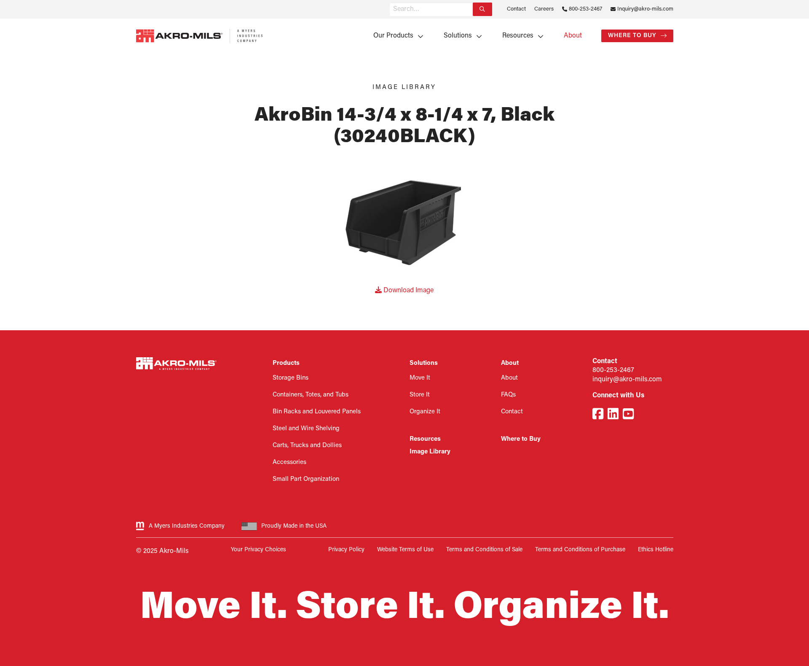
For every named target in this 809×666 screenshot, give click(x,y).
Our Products (393, 35)
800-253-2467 (585, 9)
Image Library (430, 452)
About (573, 35)
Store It (420, 395)
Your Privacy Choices (258, 550)
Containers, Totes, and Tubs (310, 395)
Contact (516, 9)
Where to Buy (632, 35)
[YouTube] (628, 415)
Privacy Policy (346, 550)
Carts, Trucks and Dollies (307, 445)
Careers (544, 9)
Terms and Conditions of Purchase (580, 550)
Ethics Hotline (655, 550)
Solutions (458, 35)
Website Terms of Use (405, 550)
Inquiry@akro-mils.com (645, 9)
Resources (517, 35)
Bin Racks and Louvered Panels (317, 412)
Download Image (408, 290)
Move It (420, 378)
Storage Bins (290, 378)
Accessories (289, 462)
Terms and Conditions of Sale (484, 550)
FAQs (508, 395)
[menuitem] (395, 36)
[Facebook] (597, 415)
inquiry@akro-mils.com (627, 379)
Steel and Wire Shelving (306, 429)
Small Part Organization (306, 479)
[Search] (482, 9)
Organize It (425, 412)
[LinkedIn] (613, 415)
